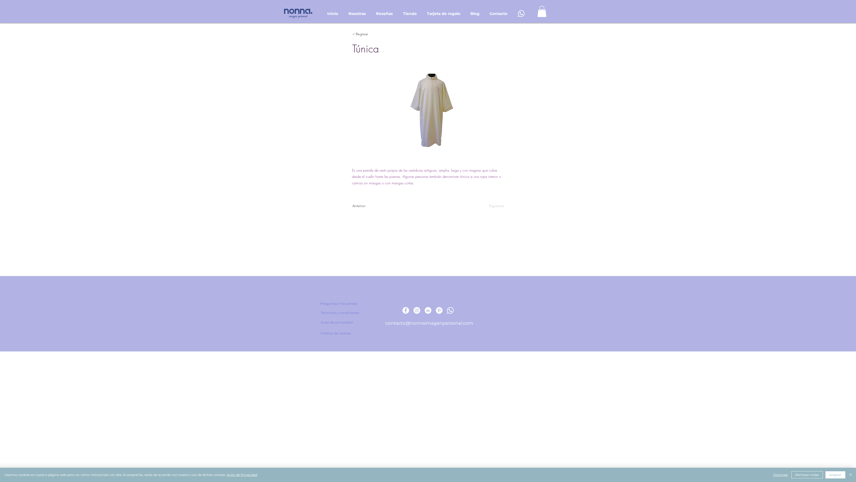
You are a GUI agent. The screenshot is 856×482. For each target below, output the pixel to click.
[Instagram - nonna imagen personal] (417, 310)
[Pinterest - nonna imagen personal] (439, 310)
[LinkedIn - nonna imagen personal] (428, 310)
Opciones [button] (780, 475)
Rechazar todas (807, 475)
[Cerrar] (850, 474)
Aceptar (835, 475)
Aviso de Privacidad (242, 475)
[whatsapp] (521, 13)
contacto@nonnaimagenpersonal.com (429, 323)
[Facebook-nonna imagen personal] (405, 310)
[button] (542, 11)
